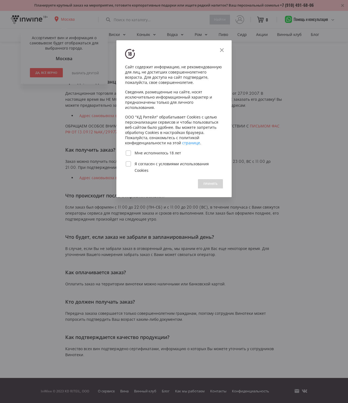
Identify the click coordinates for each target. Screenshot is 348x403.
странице (191, 142)
